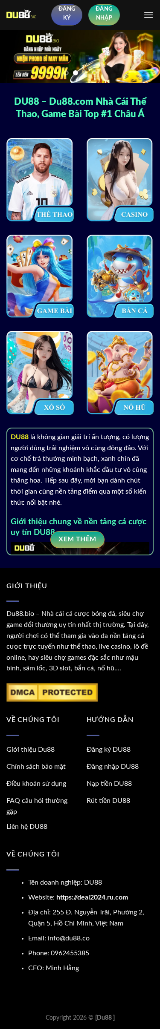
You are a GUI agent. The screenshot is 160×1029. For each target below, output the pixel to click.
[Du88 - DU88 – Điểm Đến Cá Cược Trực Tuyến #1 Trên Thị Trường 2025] (25, 15)
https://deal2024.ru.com (92, 897)
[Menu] (148, 14)
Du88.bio (20, 613)
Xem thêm (77, 539)
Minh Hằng (62, 968)
